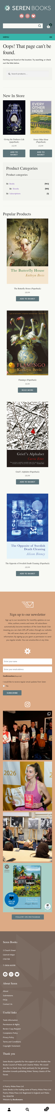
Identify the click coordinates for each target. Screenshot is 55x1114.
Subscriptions (14, 193)
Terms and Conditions (12, 1041)
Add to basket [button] (14, 153)
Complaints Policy (10, 1033)
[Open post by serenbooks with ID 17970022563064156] (27, 786)
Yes (7, 686)
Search (27, 1109)
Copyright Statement (11, 1046)
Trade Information (10, 1020)
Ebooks (16, 188)
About (5, 991)
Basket (42, 1107)
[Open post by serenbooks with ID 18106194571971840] (27, 836)
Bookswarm (18, 1099)
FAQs (5, 999)
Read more (27, 390)
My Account (9, 1109)
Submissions (8, 995)
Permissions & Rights (11, 1024)
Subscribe (12, 693)
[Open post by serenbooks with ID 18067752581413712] (27, 735)
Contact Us (7, 1004)
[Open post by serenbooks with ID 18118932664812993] (27, 887)
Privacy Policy (8, 1037)
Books (11, 183)
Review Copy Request (12, 1029)
